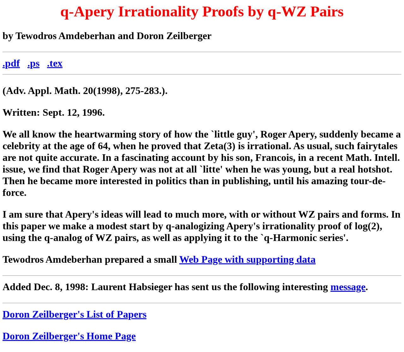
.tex (54, 63)
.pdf (11, 63)
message (347, 286)
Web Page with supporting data (247, 259)
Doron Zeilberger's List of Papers (74, 314)
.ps (33, 63)
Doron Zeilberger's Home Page (69, 336)
